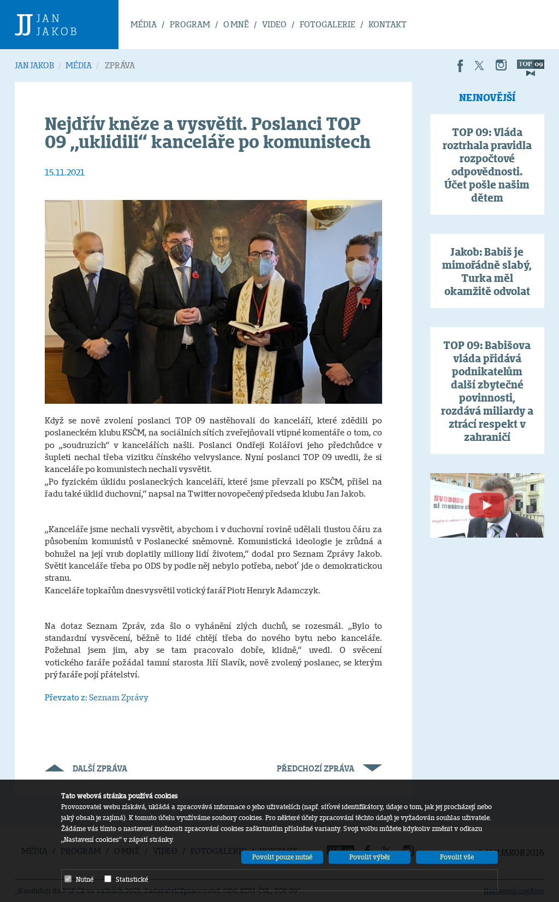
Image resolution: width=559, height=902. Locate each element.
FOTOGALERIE (327, 24)
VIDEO (274, 24)
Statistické (132, 879)
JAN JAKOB (34, 65)
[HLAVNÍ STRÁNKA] (66, 24)
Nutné (84, 879)
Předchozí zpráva (315, 768)
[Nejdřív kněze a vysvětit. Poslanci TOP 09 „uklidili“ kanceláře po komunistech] (213, 300)
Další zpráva (100, 768)
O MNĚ (236, 24)
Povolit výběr (369, 856)
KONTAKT (387, 24)
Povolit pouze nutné (282, 856)
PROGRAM (190, 24)
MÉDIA (143, 24)
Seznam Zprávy (118, 697)
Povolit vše (457, 856)
